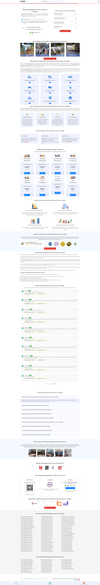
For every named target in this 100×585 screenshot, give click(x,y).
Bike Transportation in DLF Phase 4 (27, 521)
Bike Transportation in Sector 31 (26, 550)
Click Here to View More (50, 58)
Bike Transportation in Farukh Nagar (68, 516)
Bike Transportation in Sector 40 (47, 530)
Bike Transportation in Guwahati (47, 559)
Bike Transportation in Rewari (67, 542)
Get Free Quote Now (66, 30)
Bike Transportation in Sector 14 (26, 530)
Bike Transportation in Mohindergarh (68, 533)
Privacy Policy (40, 578)
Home (22, 578)
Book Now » (27, 173)
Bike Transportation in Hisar (66, 526)
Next (55, 383)
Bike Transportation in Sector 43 (47, 535)
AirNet (78, 578)
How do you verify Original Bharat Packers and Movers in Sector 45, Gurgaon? (36, 413)
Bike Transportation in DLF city (47, 549)
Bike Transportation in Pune (46, 571)
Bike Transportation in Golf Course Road (28, 526)
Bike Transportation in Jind (66, 530)
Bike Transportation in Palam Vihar (68, 537)
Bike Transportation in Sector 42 (47, 533)
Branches (35, 578)
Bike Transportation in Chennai (26, 566)
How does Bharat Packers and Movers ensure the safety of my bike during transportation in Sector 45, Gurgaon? (42, 422)
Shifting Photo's (30, 578)
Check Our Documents (51, 248)
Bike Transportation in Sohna (67, 545)
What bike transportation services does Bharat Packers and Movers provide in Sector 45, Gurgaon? (40, 396)
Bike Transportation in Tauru (67, 549)
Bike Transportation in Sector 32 (47, 516)
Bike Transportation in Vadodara (67, 563)
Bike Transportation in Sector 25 (26, 540)
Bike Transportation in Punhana (67, 540)
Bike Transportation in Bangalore (26, 563)
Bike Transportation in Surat (66, 561)
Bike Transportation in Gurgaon (26, 571)
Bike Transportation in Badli (46, 540)
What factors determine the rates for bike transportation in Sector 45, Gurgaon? (36, 426)
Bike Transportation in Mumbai (47, 566)
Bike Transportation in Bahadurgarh (47, 542)
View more (70, 141)
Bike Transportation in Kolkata (47, 564)
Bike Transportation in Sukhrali (67, 547)
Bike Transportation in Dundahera (47, 550)
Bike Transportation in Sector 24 (26, 538)
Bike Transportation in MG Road (26, 528)
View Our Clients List (51, 507)
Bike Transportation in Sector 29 (26, 547)
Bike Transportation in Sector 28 (26, 545)
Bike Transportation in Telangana (67, 568)
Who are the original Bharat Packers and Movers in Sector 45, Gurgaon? (35, 405)
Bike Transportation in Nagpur (47, 568)
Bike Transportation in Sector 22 (26, 535)
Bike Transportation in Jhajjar (67, 528)
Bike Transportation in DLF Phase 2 (27, 518)
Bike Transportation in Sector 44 (47, 537)
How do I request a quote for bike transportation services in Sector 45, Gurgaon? (36, 409)
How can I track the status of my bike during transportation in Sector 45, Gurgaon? (37, 430)
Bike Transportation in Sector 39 (47, 528)
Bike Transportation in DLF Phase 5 (27, 523)
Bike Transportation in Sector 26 (26, 542)
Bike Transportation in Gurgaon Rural (68, 521)
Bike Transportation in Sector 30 (26, 549)
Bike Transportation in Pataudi (67, 538)
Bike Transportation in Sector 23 (26, 537)
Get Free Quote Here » (70, 488)
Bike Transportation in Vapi (66, 564)
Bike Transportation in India (66, 566)
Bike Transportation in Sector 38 (47, 526)
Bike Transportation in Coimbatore (27, 568)
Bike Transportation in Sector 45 (47, 538)
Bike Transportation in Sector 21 (26, 533)
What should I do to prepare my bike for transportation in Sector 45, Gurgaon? (36, 434)
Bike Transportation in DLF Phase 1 (27, 516)
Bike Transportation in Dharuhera (47, 547)
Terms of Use (45, 578)
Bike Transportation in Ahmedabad (27, 561)
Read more (26, 141)
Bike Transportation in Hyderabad (26, 559)
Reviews (25, 578)
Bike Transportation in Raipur (67, 559)
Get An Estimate (74, 3)
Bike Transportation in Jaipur (46, 563)
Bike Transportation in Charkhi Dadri (48, 545)
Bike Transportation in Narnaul (67, 535)
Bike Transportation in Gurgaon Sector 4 (68, 523)
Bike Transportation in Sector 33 (47, 518)
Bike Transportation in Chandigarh (27, 564)
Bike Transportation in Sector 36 (47, 523)
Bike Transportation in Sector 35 (47, 521)
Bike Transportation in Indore (46, 561)
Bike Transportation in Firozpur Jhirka (68, 518)
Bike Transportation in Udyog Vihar (67, 550)
